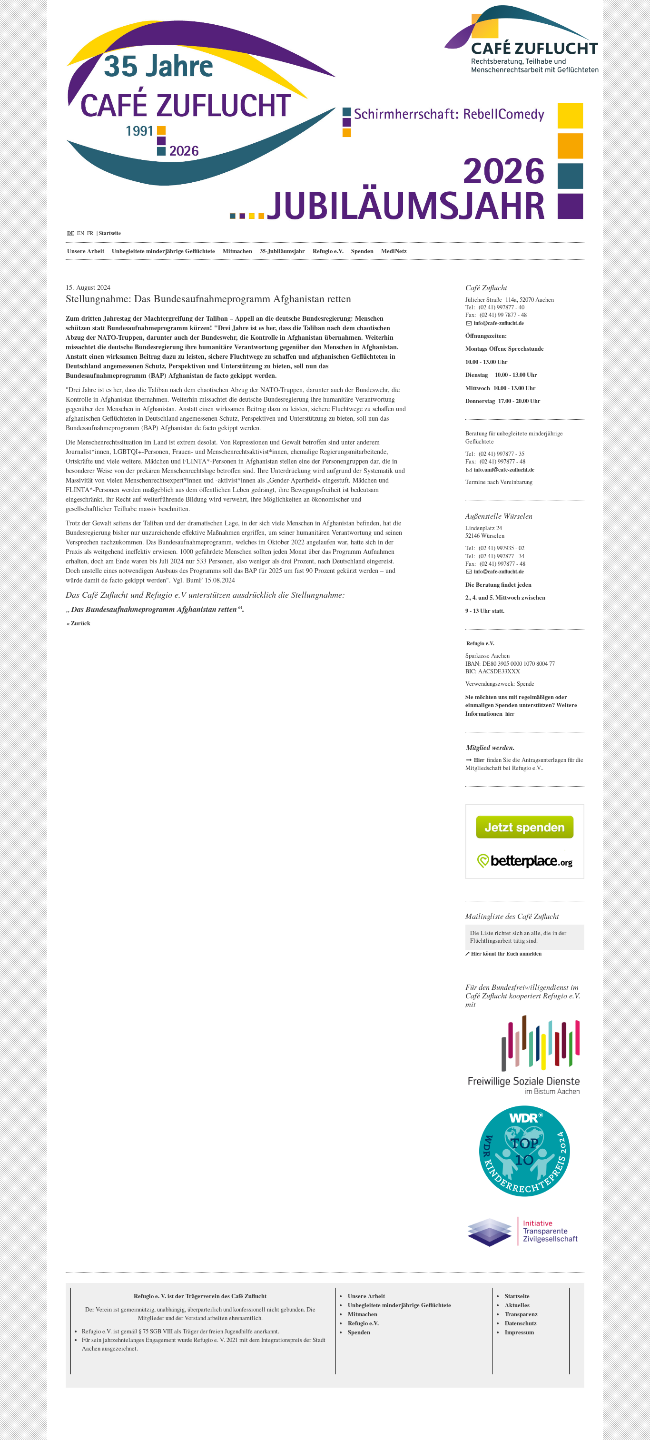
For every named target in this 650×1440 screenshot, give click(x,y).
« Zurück (78, 623)
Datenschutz (521, 1323)
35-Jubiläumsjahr (282, 251)
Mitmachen (237, 251)
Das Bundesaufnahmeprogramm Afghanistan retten (154, 608)
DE (70, 233)
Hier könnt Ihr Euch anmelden (506, 953)
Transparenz (521, 1314)
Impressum (519, 1332)
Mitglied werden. (490, 747)
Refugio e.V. (328, 251)
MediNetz (394, 251)
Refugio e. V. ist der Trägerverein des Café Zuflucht (200, 1296)
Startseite (110, 233)
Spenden (362, 251)
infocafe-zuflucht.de (499, 323)
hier (509, 714)
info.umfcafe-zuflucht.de (504, 469)
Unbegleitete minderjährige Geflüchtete (163, 251)
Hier (479, 760)
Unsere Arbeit (85, 251)
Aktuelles (517, 1305)
